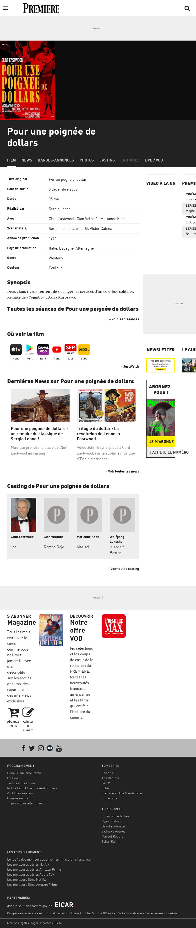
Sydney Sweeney (113, 831)
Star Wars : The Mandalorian (122, 793)
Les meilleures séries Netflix (28, 864)
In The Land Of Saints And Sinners (32, 788)
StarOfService (106, 913)
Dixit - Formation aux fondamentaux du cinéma (147, 913)
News (27, 160)
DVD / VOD (154, 160)
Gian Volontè (87, 218)
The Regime (110, 778)
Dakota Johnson (113, 826)
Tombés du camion (21, 783)
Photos (87, 160)
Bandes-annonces (56, 160)
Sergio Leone (60, 208)
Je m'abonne (161, 441)
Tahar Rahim (111, 841)
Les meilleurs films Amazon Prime (32, 884)
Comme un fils (17, 798)
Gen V (106, 783)
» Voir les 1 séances (124, 319)
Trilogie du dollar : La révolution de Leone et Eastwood (98, 433)
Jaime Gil (80, 228)
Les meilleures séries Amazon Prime (34, 869)
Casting (107, 160)
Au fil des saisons (20, 793)
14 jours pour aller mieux (25, 803)
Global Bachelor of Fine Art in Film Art (71, 913)
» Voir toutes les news (122, 471)
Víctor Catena (101, 228)
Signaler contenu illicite (46, 923)
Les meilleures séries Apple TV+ (30, 874)
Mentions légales (18, 923)
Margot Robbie (112, 836)
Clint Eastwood (61, 218)
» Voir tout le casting (123, 569)
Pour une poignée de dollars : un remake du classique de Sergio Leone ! (39, 433)
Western (56, 258)
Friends (107, 773)
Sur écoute (109, 798)
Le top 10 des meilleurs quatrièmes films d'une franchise (49, 859)
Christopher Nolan (115, 816)
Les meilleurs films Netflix (26, 879)
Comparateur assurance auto (25, 913)
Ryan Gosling (111, 821)
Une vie (12, 778)
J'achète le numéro (162, 452)
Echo (105, 788)
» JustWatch (129, 366)
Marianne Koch (112, 218)
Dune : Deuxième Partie (24, 773)
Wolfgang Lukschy (117, 539)
